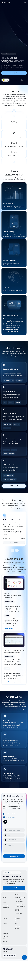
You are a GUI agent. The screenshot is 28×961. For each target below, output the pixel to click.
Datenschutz (6, 907)
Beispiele (17, 921)
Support (17, 928)
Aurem (4, 921)
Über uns (5, 900)
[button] (25, 2)
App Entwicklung (19, 904)
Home (4, 897)
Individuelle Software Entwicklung (20, 898)
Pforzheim (5, 936)
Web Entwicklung (19, 901)
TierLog (4, 923)
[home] (5, 2)
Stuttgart (5, 941)
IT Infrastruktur (18, 913)
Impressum (5, 905)
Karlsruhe (5, 938)
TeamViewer (18, 926)
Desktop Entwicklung (20, 906)
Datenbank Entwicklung (18, 910)
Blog (16, 923)
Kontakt (4, 902)
